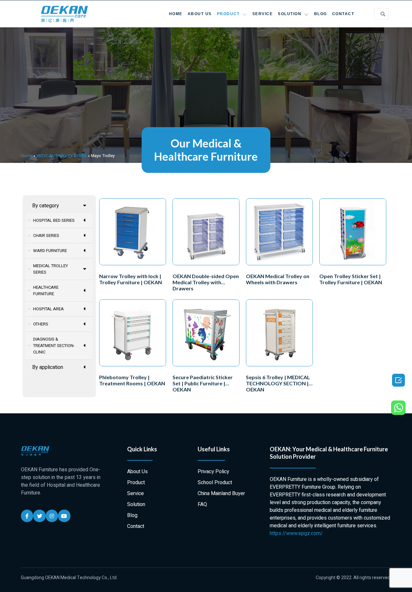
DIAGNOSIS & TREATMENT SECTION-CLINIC (54, 345)
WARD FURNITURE (50, 251)
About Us (200, 14)
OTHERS (40, 324)
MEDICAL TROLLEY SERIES (61, 156)
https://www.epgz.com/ (296, 533)
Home (176, 14)
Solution (289, 14)
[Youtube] (64, 516)
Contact (343, 14)
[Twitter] (39, 516)
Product (228, 14)
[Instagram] (52, 516)
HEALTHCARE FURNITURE (46, 290)
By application (47, 367)
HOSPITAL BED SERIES (54, 220)
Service (262, 14)
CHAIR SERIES (46, 235)
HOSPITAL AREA (48, 309)
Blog (320, 14)
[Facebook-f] (27, 516)
